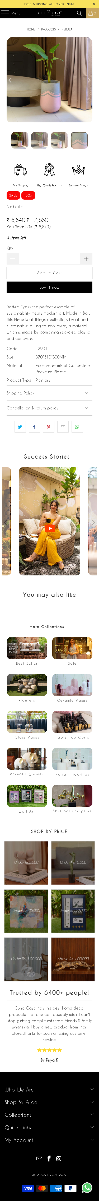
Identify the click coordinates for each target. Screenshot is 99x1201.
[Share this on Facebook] (34, 427)
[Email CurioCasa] (40, 1159)
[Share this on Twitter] (20, 427)
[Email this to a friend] (63, 427)
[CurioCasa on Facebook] (49, 1159)
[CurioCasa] (49, 13)
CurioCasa (56, 1175)
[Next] (88, 80)
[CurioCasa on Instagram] (59, 1159)
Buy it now (49, 287)
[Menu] (2, 13)
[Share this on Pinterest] (48, 427)
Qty (10, 248)
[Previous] (10, 80)
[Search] (79, 13)
